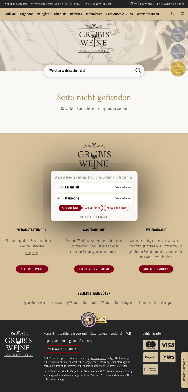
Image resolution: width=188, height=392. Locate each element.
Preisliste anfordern (94, 269)
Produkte (10, 14)
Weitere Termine (32, 269)
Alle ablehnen (92, 207)
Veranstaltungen (147, 14)
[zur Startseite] (94, 38)
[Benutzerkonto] (172, 14)
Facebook (85, 341)
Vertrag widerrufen (62, 349)
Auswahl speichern (116, 207)
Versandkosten (98, 358)
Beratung (76, 14)
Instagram (69, 341)
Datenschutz (87, 217)
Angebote (26, 14)
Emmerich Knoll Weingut (155, 302)
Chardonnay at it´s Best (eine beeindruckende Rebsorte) (31, 243)
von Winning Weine (65, 302)
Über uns (60, 14)
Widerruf (116, 333)
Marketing (72, 198)
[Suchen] (139, 70)
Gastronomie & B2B (119, 14)
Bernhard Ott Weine (96, 302)
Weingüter (43, 14)
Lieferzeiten (122, 366)
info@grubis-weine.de (172, 4)
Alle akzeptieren (70, 207)
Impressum (102, 217)
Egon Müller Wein (35, 302)
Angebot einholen (156, 269)
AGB (128, 333)
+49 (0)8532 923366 (143, 4)
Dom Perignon (124, 302)
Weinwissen (94, 14)
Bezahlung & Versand (72, 333)
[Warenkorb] (182, 14)
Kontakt (49, 333)
